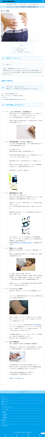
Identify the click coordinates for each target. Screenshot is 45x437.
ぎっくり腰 (5, 409)
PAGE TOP (23, 392)
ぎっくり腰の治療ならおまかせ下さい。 (23, 51)
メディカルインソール (8, 406)
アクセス (3, 422)
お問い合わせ (4, 425)
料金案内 (3, 420)
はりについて (4, 399)
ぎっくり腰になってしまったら (21, 48)
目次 (21, 45)
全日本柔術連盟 (36, 324)
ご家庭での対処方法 (20, 49)
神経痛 (4, 412)
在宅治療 (5, 414)
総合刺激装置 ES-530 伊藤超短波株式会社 (22, 242)
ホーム (3, 396)
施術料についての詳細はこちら (16, 378)
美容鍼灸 (5, 417)
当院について (4, 401)
